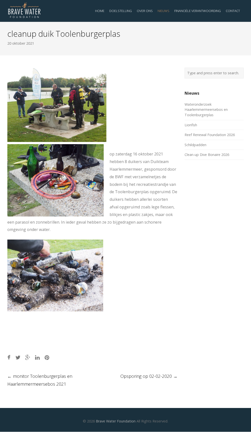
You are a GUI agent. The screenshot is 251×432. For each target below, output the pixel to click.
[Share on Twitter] (17, 357)
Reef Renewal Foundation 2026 (210, 134)
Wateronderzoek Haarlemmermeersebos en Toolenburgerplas (206, 109)
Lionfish (191, 125)
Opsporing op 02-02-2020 (148, 376)
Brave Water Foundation (116, 421)
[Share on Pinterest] (47, 357)
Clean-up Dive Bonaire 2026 (207, 154)
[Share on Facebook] (9, 357)
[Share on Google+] (27, 357)
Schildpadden (195, 144)
